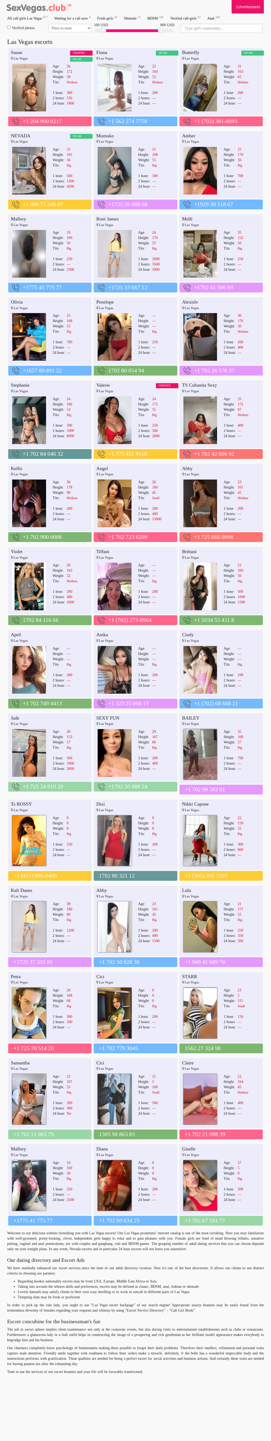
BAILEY (191, 718)
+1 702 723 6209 (127, 537)
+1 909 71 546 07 (43, 204)
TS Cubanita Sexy (199, 385)
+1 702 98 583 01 (205, 789)
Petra (16, 976)
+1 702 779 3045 (118, 1048)
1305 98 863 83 (117, 1134)
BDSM (155, 18)
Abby (187, 468)
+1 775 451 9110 (127, 454)
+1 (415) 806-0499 (35, 876)
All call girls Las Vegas (27, 18)
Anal (213, 18)
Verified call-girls (185, 18)
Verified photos (23, 28)
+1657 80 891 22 (42, 370)
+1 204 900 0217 (42, 121)
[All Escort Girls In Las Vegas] (39, 6)
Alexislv (190, 302)
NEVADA (20, 135)
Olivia (17, 302)
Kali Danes (21, 890)
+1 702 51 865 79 (33, 1134)
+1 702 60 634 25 (119, 1220)
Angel (102, 468)
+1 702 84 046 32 (43, 454)
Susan (16, 52)
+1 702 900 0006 (42, 537)
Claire (188, 1062)
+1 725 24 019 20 (43, 786)
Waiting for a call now (72, 18)
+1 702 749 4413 (42, 703)
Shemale (132, 18)
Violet (16, 551)
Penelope (105, 302)
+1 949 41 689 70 (205, 962)
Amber (188, 135)
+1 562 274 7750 (127, 121)
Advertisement (248, 6)
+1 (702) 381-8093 (215, 121)
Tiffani (102, 551)
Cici (100, 976)
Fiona (101, 52)
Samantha (20, 1062)
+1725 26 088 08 (127, 204)
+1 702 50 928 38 (119, 962)
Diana (102, 1148)
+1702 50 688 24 (127, 786)
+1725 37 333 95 (33, 962)
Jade (15, 718)
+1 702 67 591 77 (205, 1220)
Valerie (103, 385)
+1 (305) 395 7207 (206, 876)
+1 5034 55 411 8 (214, 620)
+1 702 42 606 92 (214, 454)
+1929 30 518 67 (213, 204)
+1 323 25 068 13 (128, 703)
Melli (187, 219)
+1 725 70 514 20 (33, 1048)
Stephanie (20, 385)
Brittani (189, 551)
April (16, 634)
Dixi (100, 804)
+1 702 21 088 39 (205, 1134)
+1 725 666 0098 (213, 537)
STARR (189, 976)
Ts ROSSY (21, 804)
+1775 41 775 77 (42, 287)
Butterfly (190, 52)
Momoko (105, 135)
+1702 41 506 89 (213, 287)
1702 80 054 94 (126, 370)
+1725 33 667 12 (127, 287)
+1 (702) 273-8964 (130, 620)
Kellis (16, 468)
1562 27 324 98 (203, 1048)
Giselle (189, 1148)
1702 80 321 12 (117, 876)
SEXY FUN (107, 718)
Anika (102, 634)
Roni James (107, 219)
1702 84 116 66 (40, 620)
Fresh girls (107, 18)
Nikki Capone (195, 804)
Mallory (18, 219)
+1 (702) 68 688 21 (216, 703)
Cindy (188, 634)
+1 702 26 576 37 (214, 370)
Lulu (186, 890)
